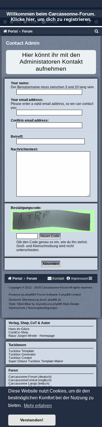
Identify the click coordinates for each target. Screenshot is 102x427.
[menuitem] (96, 31)
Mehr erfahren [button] (38, 405)
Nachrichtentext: (24, 149)
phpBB (29, 294)
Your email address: (27, 100)
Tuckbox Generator (22, 354)
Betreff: (17, 137)
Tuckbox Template (21, 351)
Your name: (20, 83)
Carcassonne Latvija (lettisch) (29, 383)
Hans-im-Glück (18, 329)
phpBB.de (54, 299)
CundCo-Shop (18, 332)
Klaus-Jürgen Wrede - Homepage (31, 335)
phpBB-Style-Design (66, 303)
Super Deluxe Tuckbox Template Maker (35, 361)
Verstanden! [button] (31, 420)
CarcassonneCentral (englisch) (30, 380)
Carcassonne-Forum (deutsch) (30, 376)
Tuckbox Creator (20, 357)
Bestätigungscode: (26, 208)
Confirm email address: (30, 120)
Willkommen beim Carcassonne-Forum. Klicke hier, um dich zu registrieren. (51, 16)
